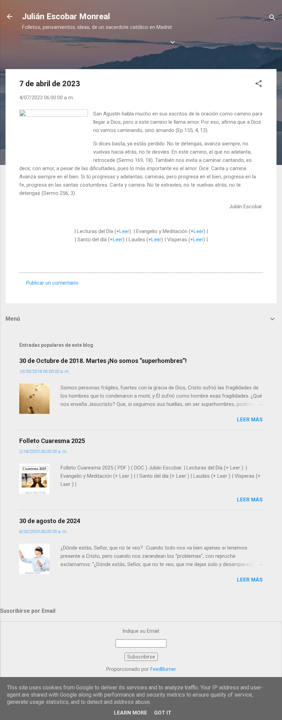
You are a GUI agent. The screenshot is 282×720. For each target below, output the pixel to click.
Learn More (130, 713)
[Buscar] (272, 18)
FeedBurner (163, 669)
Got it (162, 713)
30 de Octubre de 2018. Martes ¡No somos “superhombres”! (103, 360)
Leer (124, 231)
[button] (258, 84)
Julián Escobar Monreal (66, 16)
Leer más (250, 420)
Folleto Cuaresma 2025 (52, 440)
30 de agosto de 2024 (49, 520)
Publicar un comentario (52, 283)
